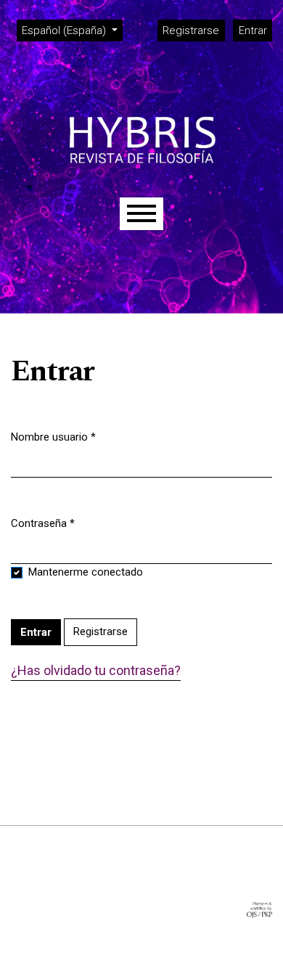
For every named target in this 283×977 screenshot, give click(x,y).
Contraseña (43, 523)
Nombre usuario (53, 436)
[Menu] (141, 213)
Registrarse (191, 30)
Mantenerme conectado (85, 572)
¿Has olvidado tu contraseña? (96, 670)
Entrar (253, 30)
